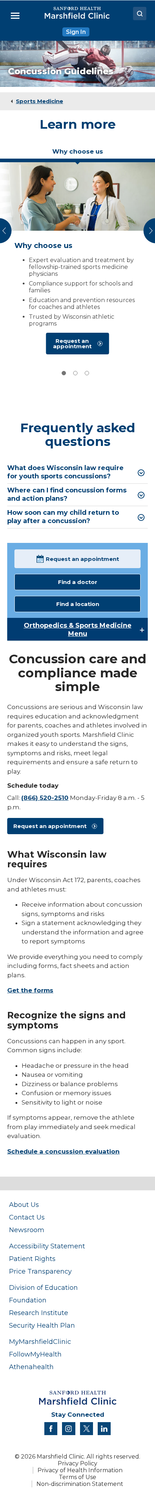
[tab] (77, 154)
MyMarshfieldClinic (40, 1341)
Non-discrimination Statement (79, 1484)
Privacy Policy (77, 1463)
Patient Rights (32, 1258)
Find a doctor (77, 582)
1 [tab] (64, 373)
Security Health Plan (42, 1325)
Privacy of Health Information (80, 1470)
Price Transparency (40, 1271)
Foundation (27, 1300)
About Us (24, 1204)
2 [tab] (75, 373)
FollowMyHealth (35, 1354)
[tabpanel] (77, 260)
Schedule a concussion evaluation (63, 1151)
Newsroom (26, 1230)
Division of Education (43, 1287)
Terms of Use (77, 1477)
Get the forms (30, 990)
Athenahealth (31, 1367)
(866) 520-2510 (44, 797)
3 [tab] (87, 373)
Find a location (77, 604)
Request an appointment (72, 343)
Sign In (76, 31)
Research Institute (38, 1313)
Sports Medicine (39, 101)
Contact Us (27, 1217)
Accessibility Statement (47, 1246)
